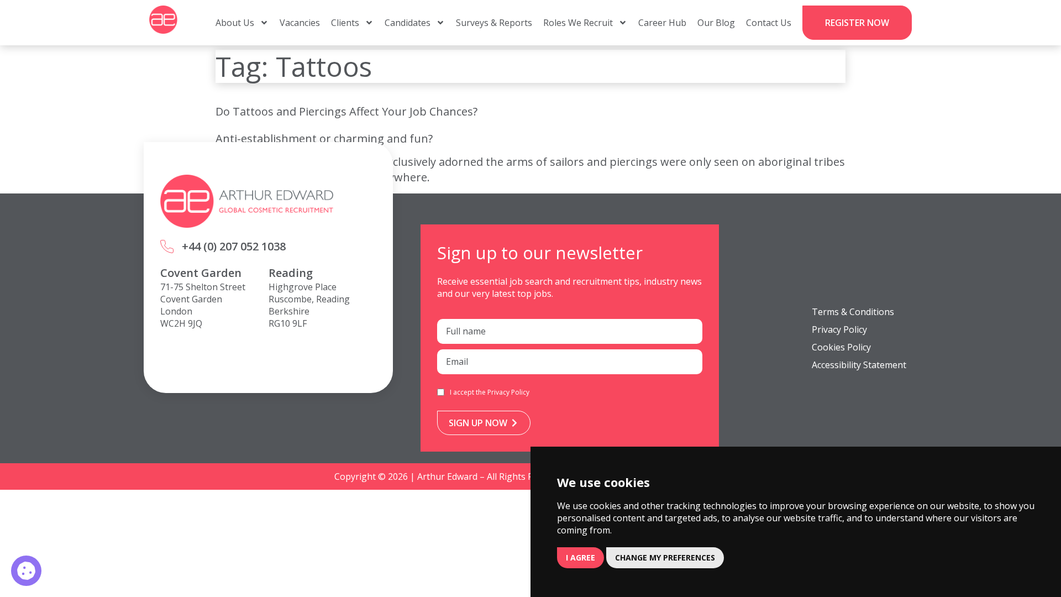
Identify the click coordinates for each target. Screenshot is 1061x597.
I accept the (489, 392)
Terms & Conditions (853, 312)
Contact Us (768, 23)
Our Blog (716, 23)
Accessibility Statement (859, 365)
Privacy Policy (508, 392)
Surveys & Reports (494, 23)
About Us (235, 23)
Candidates (407, 23)
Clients (345, 23)
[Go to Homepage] (163, 20)
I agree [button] (580, 557)
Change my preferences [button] (665, 557)
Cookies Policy (841, 347)
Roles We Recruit (578, 23)
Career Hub (662, 23)
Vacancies (300, 23)
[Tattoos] (26, 571)
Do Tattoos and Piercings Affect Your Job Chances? (346, 111)
